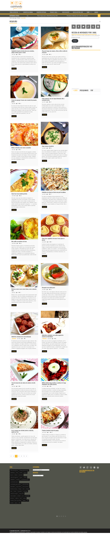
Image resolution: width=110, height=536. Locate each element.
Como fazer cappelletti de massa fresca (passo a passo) (53, 239)
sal (27, 500)
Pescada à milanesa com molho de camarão (55, 15)
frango (19, 488)
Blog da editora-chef (78, 12)
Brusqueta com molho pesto (48, 287)
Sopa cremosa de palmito (48, 146)
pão (21, 498)
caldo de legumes (14, 477)
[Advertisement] (86, 75)
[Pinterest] (94, 467)
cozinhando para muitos (15, 484)
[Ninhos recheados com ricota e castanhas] (24, 134)
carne (21, 477)
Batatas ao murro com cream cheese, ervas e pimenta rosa (24, 289)
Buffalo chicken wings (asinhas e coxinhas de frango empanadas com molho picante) (54, 383)
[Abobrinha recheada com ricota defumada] (24, 323)
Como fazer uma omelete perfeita (19, 194)
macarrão (20, 491)
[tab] (75, 90)
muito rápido (13, 495)
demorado (12, 486)
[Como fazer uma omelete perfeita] (24, 180)
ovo (23, 495)
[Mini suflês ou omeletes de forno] (24, 228)
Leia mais (14, 68)
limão (15, 491)
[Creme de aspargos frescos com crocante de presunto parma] (24, 87)
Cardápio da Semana (28, 12)
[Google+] (87, 467)
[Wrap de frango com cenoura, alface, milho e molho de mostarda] (55, 38)
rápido (24, 500)
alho (17, 472)
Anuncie (96, 12)
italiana (27, 488)
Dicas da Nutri (65, 12)
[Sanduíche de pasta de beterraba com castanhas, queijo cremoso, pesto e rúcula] (24, 38)
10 (48, 432)
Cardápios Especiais (41, 12)
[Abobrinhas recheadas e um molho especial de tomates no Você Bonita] (55, 322)
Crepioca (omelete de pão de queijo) (50, 430)
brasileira (21, 475)
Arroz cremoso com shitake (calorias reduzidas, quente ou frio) (23, 431)
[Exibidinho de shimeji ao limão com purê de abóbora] (55, 179)
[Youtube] (98, 467)
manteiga (25, 491)
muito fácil (21, 493)
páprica (17, 498)
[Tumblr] (91, 467)
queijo (24, 498)
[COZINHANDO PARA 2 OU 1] (16, 5)
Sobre (88, 12)
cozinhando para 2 (14, 481)
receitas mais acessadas (15, 500)
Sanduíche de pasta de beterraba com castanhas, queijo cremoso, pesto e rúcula (23, 51)
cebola (25, 477)
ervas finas (18, 486)
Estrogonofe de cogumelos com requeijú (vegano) (87, 15)
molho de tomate (14, 493)
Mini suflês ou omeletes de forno (19, 241)
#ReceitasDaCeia (14, 470)
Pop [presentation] (92, 90)
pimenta (12, 498)
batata (16, 475)
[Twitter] (84, 467)
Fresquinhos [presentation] (84, 90)
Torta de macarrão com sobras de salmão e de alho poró (23, 383)
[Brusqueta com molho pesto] (55, 274)
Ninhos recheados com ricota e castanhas (21, 148)
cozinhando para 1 (25, 479)
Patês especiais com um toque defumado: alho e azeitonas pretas (53, 99)
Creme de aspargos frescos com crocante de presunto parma (24, 100)
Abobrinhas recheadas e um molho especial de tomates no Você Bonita (52, 336)
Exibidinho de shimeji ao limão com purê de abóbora (54, 192)
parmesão (27, 495)
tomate (11, 502)
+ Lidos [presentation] (75, 90)
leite (11, 491)
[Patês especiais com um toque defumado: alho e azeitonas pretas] (55, 85)
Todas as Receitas (14, 12)
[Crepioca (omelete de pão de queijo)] (55, 417)
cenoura (18, 479)
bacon (11, 475)
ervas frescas (26, 486)
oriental (18, 495)
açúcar (25, 472)
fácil (23, 488)
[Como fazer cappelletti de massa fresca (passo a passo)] (55, 225)
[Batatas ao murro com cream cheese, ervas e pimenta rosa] (24, 276)
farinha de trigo (13, 488)
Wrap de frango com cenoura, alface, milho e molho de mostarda (54, 51)
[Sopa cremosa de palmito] (55, 133)
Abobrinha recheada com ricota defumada (21, 337)
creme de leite (25, 484)
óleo (19, 502)
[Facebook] (80, 467)
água (16, 502)
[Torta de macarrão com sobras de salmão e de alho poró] (24, 369)
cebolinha (12, 479)
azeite (21, 472)
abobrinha (12, 472)
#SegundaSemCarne (23, 470)
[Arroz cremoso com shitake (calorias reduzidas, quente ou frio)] (24, 417)
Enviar (75, 40)
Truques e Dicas (53, 12)
